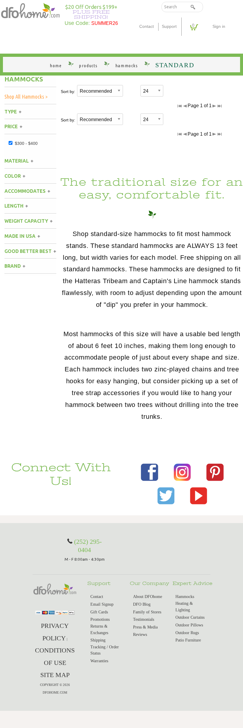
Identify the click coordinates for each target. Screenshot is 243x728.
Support (169, 26)
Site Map (55, 675)
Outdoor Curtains (189, 617)
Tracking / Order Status (104, 650)
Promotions (100, 619)
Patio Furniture (188, 640)
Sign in (218, 26)
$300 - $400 (26, 143)
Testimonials (143, 619)
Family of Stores (147, 612)
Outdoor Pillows (189, 625)
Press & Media (145, 627)
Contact (146, 26)
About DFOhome (147, 596)
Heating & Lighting (184, 606)
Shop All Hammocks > (26, 97)
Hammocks (23, 79)
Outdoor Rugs (187, 633)
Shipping (97, 640)
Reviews (140, 634)
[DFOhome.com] (30, 9)
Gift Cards (99, 612)
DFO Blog (142, 604)
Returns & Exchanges (99, 629)
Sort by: (68, 91)
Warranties (99, 661)
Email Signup (101, 604)
